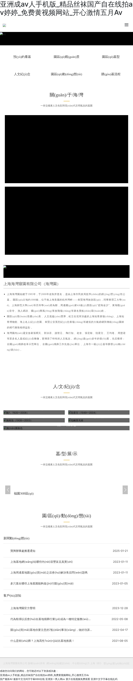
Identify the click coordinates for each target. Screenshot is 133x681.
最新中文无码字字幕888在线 (29, 679)
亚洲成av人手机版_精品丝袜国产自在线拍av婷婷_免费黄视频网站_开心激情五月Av (44, 675)
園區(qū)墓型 (111, 57)
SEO (98, 663)
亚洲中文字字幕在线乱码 (104, 679)
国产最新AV (6, 679)
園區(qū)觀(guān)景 (66, 57)
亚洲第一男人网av (55, 679)
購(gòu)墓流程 (111, 74)
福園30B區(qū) (24, 493)
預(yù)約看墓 (22, 57)
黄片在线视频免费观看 (78, 679)
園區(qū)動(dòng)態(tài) (66, 74)
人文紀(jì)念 (22, 74)
